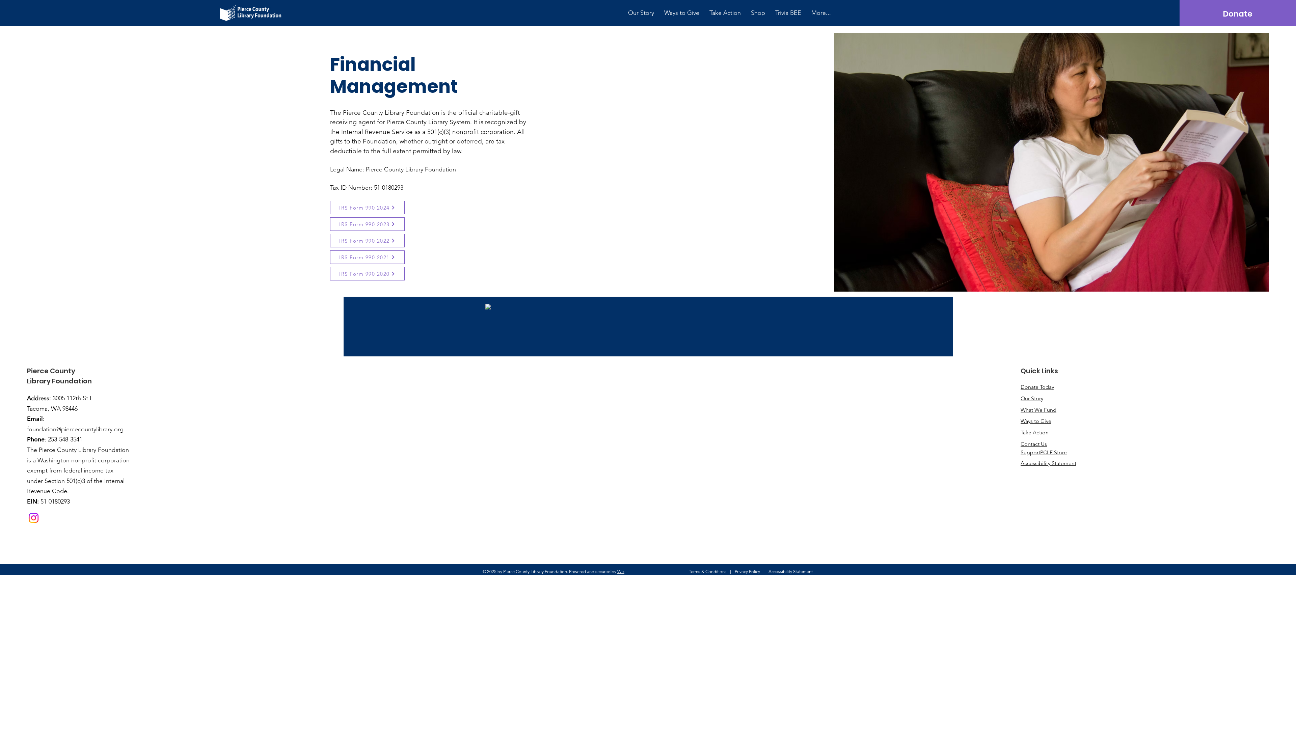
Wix (620, 571)
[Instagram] (33, 517)
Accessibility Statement (790, 571)
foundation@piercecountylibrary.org (75, 429)
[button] (641, 13)
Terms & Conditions (708, 571)
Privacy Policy (747, 571)
